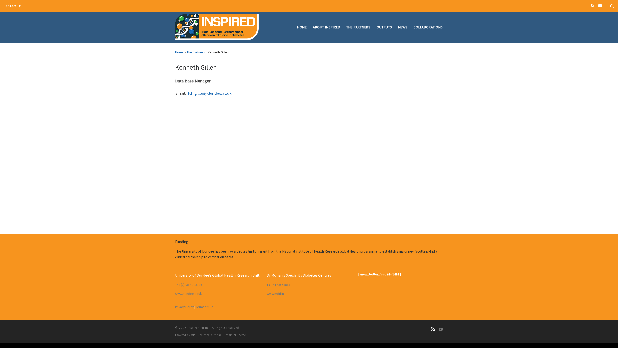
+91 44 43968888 (278, 285)
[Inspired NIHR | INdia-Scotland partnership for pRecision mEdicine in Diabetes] (217, 26)
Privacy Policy (184, 307)
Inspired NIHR (198, 328)
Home (179, 52)
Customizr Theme (234, 335)
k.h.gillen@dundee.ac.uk (210, 93)
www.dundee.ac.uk (188, 294)
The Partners (196, 52)
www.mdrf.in (275, 294)
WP (193, 335)
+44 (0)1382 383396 (188, 285)
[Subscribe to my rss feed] (592, 5)
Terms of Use (204, 307)
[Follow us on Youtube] (600, 5)
